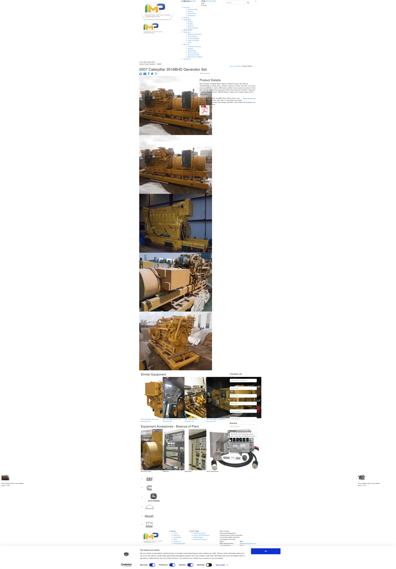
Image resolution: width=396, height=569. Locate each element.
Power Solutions (193, 28)
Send (233, 457)
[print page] (140, 74)
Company (233, 408)
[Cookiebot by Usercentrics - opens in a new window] (126, 565)
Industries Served (193, 55)
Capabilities (187, 20)
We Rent (190, 26)
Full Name (233, 377)
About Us (187, 44)
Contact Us (187, 59)
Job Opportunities (179, 543)
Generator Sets (193, 9)
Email (232, 385)
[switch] (172, 565)
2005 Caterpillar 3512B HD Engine (13, 481)
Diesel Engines (198, 537)
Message (233, 431)
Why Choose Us (193, 53)
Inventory (187, 7)
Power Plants (192, 13)
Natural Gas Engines (200, 539)
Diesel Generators (200, 533)
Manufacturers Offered (195, 57)
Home (232, 66)
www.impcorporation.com (248, 543)
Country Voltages (193, 38)
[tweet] (152, 74)
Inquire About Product (249, 98)
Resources (187, 32)
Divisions (190, 48)
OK (266, 551)
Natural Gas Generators (201, 535)
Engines (190, 11)
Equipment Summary (194, 34)
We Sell (190, 24)
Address (233, 415)
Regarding (233, 423)
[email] (144, 74)
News (189, 42)
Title (231, 400)
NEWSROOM (188, 30)
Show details (220, 565)
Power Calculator (193, 40)
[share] (148, 74)
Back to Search (205, 73)
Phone (232, 392)
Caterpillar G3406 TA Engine (368, 481)
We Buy (190, 22)
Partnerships (192, 51)
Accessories (192, 15)
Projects (186, 18)
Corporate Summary (194, 46)
